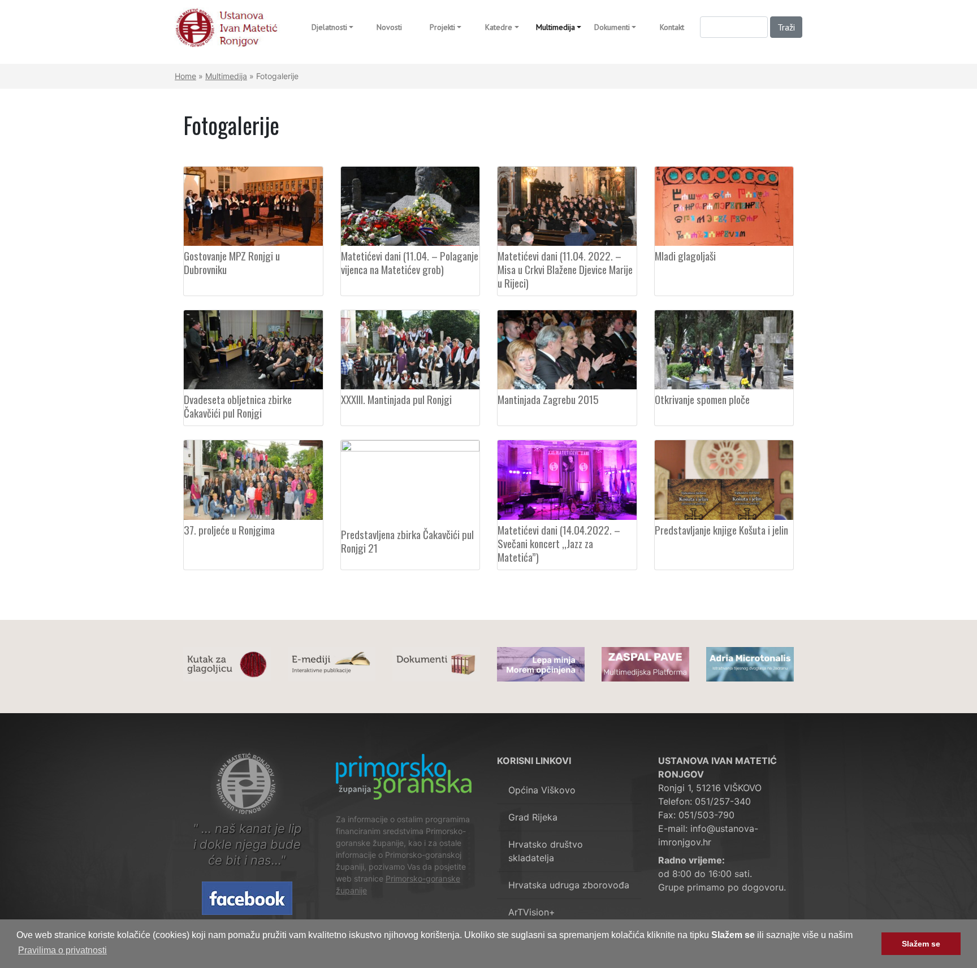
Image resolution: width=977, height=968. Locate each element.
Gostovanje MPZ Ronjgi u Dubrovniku (232, 262)
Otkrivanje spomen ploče (702, 399)
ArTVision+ (531, 912)
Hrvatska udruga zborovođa (568, 885)
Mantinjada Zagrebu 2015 (548, 399)
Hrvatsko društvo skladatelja (545, 851)
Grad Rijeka (532, 817)
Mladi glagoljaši (685, 255)
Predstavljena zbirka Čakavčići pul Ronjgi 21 (407, 540)
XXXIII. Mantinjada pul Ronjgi (396, 399)
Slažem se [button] (921, 943)
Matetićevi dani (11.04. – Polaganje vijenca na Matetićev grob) (409, 262)
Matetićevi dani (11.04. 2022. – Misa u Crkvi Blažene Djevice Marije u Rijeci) (565, 269)
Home (185, 76)
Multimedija (226, 76)
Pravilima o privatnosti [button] (62, 950)
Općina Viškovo (542, 790)
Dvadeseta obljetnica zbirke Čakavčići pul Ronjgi (238, 405)
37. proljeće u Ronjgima (229, 529)
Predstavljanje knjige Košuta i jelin (721, 529)
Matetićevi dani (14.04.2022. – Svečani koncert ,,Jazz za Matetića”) (559, 543)
